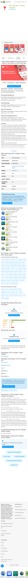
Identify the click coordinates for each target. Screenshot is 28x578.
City (17, 292)
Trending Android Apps (19, 512)
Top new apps (7, 456)
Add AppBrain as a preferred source (10, 390)
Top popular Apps (18, 515)
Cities (3, 289)
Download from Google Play (14, 86)
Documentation (4, 548)
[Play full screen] (24, 52)
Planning (19, 265)
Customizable (13, 265)
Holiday (16, 295)
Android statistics (18, 506)
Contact (2, 542)
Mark (21, 292)
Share (11, 283)
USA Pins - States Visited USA (11, 242)
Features (11, 277)
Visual (23, 262)
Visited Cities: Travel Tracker (11, 226)
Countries (16, 271)
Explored (20, 259)
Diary (3, 259)
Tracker (3, 271)
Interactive (22, 280)
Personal (15, 289)
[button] (14, 370)
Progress (7, 262)
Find (24, 295)
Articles (2, 553)
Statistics (24, 265)
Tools (3, 262)
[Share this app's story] (20, 52)
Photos (3, 283)
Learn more (19, 200)
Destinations (4, 292)
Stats (20, 295)
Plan (7, 283)
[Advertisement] (14, 26)
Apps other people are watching (14, 460)
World (15, 274)
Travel (12, 268)
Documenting (17, 262)
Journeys (7, 265)
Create (8, 280)
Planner (10, 274)
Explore (24, 277)
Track (7, 277)
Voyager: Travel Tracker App (11, 216)
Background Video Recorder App (6, 527)
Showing (3, 268)
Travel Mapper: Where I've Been (12, 221)
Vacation (7, 259)
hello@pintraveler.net (5, 365)
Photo (20, 289)
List (24, 271)
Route (13, 292)
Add (7, 295)
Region (3, 265)
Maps (17, 280)
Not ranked (14, 170)
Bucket (20, 271)
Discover (3, 295)
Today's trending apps (19, 456)
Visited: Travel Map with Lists (11, 211)
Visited (7, 271)
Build (25, 259)
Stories (7, 298)
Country (15, 277)
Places (24, 268)
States (11, 271)
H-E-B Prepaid (3, 530)
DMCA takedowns (4, 551)
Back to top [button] (24, 566)
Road (3, 274)
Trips (3, 277)
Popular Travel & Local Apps (14, 452)
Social (3, 298)
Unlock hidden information (14, 315)
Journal (19, 274)
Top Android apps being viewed (7, 523)
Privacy (2, 545)
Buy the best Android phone (20, 518)
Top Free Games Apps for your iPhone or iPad (7, 560)
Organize (12, 262)
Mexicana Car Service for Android (6, 534)
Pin (6, 274)
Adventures (4, 280)
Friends (10, 289)
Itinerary (12, 280)
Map (20, 268)
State (16, 259)
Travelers (8, 268)
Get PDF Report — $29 (7, 203)
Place (20, 277)
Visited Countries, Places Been (12, 247)
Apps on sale (14, 465)
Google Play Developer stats (20, 509)
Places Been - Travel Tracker (11, 232)
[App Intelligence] (2, 565)
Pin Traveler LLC (4, 362)
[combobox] (19, 2)
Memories (16, 283)
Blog (2, 556)
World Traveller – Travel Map (11, 237)
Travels (11, 295)
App (7, 289)
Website (3, 368)
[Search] (26, 2)
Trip (16, 268)
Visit (9, 292)
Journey (23, 274)
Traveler (12, 259)
